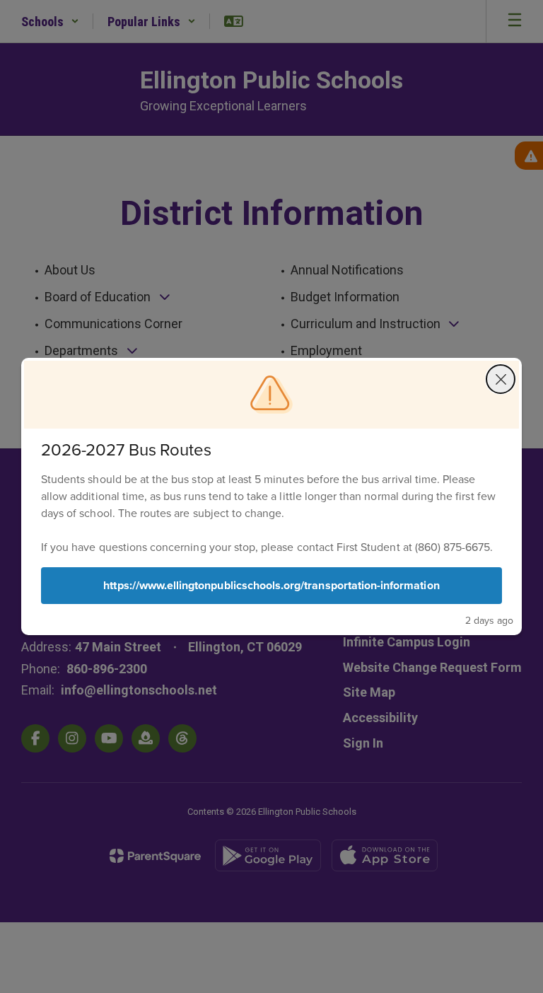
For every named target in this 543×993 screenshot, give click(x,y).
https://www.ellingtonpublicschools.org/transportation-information (271, 585)
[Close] (500, 379)
